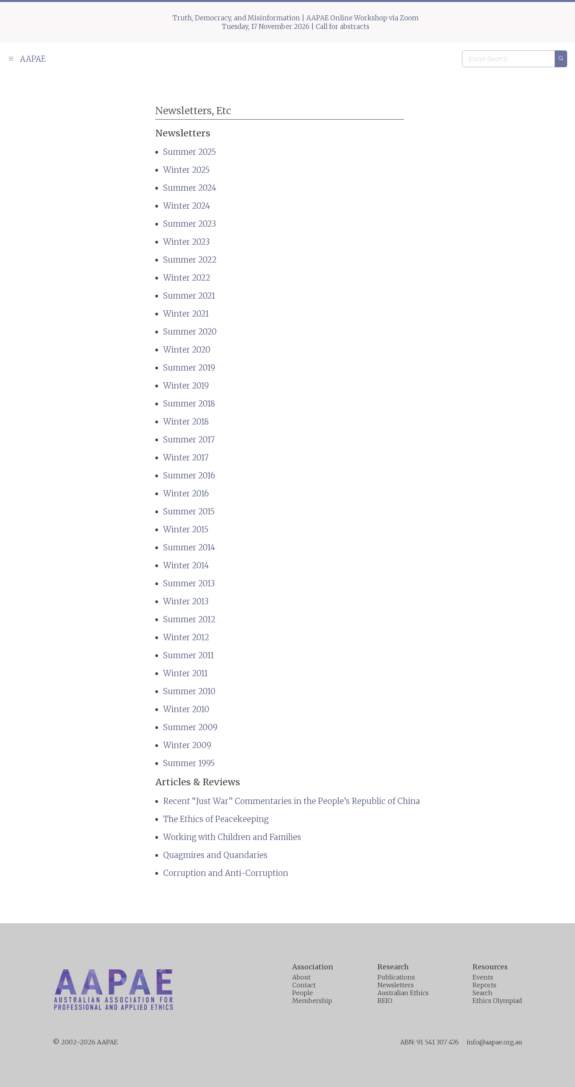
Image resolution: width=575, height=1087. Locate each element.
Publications (396, 977)
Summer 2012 (189, 619)
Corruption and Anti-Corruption (225, 873)
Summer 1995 (189, 763)
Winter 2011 (185, 673)
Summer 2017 (189, 439)
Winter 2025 (186, 170)
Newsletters (395, 985)
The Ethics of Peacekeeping (216, 819)
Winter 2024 (186, 206)
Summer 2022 (190, 260)
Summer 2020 (190, 332)
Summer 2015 (189, 511)
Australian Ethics (403, 993)
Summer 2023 (189, 224)
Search (482, 993)
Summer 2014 (189, 547)
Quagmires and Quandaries (215, 855)
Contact (304, 985)
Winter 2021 (186, 314)
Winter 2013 (185, 601)
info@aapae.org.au (494, 1042)
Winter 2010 (186, 709)
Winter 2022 (186, 278)
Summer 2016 (189, 475)
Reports (484, 985)
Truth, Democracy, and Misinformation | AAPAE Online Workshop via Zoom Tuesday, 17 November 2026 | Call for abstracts (295, 22)
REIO (384, 1001)
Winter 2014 (186, 565)
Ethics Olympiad (497, 1001)
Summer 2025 (189, 152)
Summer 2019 (189, 367)
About (301, 977)
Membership (312, 1001)
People (302, 993)
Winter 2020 (186, 350)
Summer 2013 (189, 583)
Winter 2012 (186, 637)
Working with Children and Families (232, 837)
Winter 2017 (185, 457)
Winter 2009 (187, 745)
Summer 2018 (189, 403)
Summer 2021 (189, 296)
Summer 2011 (188, 655)
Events (483, 977)
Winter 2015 (185, 529)
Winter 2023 (186, 242)
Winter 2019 (186, 385)
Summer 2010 (189, 691)
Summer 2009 (190, 727)
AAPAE (32, 59)
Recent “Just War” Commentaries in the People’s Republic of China (291, 801)
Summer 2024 (189, 188)
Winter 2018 (186, 421)
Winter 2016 (186, 493)
